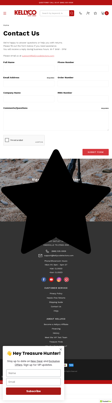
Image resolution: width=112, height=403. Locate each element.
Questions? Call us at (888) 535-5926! (56, 3)
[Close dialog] (60, 349)
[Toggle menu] (5, 13)
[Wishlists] (95, 13)
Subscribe (33, 391)
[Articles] (88, 13)
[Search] (71, 13)
